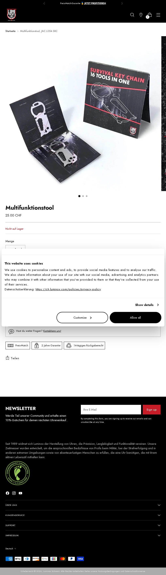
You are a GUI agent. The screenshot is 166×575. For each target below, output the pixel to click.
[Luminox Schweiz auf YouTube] (20, 493)
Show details (144, 305)
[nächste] (121, 3)
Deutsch (9, 548)
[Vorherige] (44, 3)
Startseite (10, 31)
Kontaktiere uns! (52, 331)
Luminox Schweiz (51, 571)
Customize (80, 317)
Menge (9, 241)
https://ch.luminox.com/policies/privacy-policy (68, 289)
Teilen (15, 358)
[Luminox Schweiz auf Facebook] (7, 493)
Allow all (135, 317)
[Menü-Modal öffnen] (158, 15)
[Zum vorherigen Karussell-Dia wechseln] (147, 382)
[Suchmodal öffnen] (132, 15)
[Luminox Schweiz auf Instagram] (14, 493)
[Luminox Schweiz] (11, 15)
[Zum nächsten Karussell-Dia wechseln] (157, 382)
